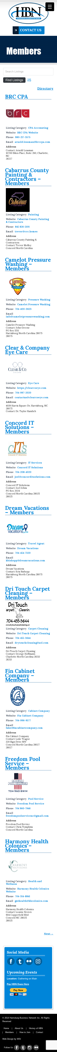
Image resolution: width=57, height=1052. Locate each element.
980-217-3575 (22, 137)
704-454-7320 (23, 553)
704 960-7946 (23, 808)
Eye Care (33, 383)
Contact (39, 1032)
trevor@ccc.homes (26, 231)
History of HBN (36, 1028)
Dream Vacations (27, 548)
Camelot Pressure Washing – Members (28, 264)
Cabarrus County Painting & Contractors (27, 220)
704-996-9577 (23, 720)
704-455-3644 (23, 638)
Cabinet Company (39, 711)
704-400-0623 (23, 309)
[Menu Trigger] (49, 6)
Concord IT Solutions (30, 467)
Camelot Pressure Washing (33, 304)
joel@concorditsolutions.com (33, 476)
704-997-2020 (23, 392)
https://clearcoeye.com (31, 388)
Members (9, 1032)
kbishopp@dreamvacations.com (25, 560)
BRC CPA (16, 96)
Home (6, 1028)
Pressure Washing (39, 299)
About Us (19, 1028)
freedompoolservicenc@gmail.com (27, 815)
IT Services (35, 462)
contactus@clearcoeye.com (31, 397)
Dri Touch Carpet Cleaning (33, 633)
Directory (45, 88)
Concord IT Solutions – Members (19, 427)
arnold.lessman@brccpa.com (32, 142)
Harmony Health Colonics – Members (26, 845)
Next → (48, 933)
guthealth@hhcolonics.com (31, 901)
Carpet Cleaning (38, 628)
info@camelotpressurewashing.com (28, 316)
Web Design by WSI (11, 1039)
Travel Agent (36, 543)
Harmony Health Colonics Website (27, 890)
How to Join (24, 1032)
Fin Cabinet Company (30, 715)
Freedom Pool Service (30, 803)
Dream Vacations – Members (27, 510)
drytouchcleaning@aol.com (31, 642)
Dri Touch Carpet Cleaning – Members (27, 593)
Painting (33, 214)
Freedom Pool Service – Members (22, 763)
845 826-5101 (22, 226)
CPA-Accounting (38, 127)
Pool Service (36, 798)
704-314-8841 (22, 896)
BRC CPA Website (27, 132)
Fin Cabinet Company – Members (20, 675)
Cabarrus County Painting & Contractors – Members (27, 177)
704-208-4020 (23, 472)
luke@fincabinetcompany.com (24, 727)
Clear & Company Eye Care (27, 349)
